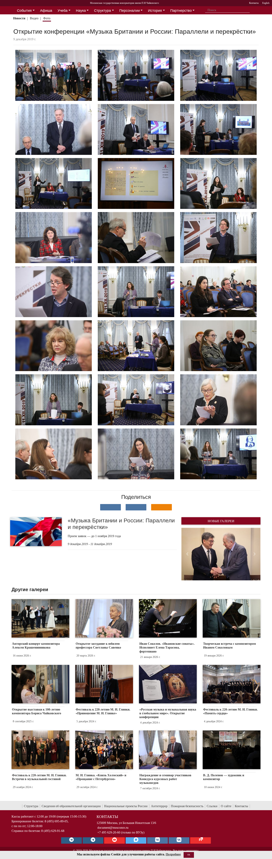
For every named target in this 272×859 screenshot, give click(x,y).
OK (188, 855)
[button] (187, 554)
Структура (31, 806)
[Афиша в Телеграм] (200, 840)
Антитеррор (159, 806)
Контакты (241, 806)
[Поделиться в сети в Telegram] (136, 507)
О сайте (226, 806)
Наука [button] (81, 11)
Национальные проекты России (126, 806)
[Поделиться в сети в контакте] (110, 507)
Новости (19, 18)
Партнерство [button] (181, 11)
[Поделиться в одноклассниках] (161, 507)
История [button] (155, 11)
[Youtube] (114, 840)
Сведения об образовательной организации (71, 806)
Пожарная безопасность (187, 806)
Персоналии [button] (129, 11)
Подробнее (173, 854)
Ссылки (212, 806)
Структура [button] (102, 11)
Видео (34, 18)
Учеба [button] (63, 11)
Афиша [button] (46, 11)
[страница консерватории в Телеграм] (71, 840)
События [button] (24, 11)
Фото (46, 18)
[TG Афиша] (93, 840)
